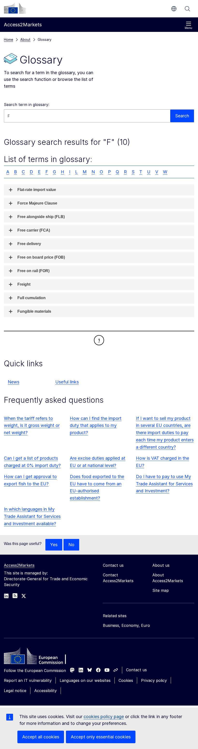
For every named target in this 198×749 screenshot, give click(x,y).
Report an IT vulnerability (28, 680)
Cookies (126, 680)
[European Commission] (15, 8)
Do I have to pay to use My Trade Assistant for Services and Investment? (164, 484)
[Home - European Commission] (39, 657)
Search (187, 9)
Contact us (136, 669)
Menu (188, 28)
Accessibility (45, 690)
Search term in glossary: (26, 104)
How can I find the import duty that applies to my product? (95, 425)
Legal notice (15, 690)
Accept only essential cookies (101, 736)
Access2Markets (19, 565)
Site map (160, 590)
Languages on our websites (85, 680)
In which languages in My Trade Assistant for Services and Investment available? (32, 516)
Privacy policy (154, 680)
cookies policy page (104, 716)
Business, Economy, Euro (126, 625)
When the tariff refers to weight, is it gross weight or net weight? (32, 425)
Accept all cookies (40, 736)
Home (8, 39)
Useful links (67, 381)
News (13, 381)
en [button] (174, 9)
